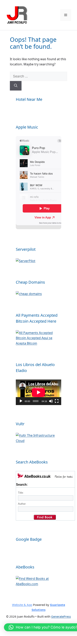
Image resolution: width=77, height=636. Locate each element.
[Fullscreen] (57, 401)
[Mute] (51, 401)
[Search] (16, 86)
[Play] (21, 401)
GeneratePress (61, 616)
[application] (38, 392)
